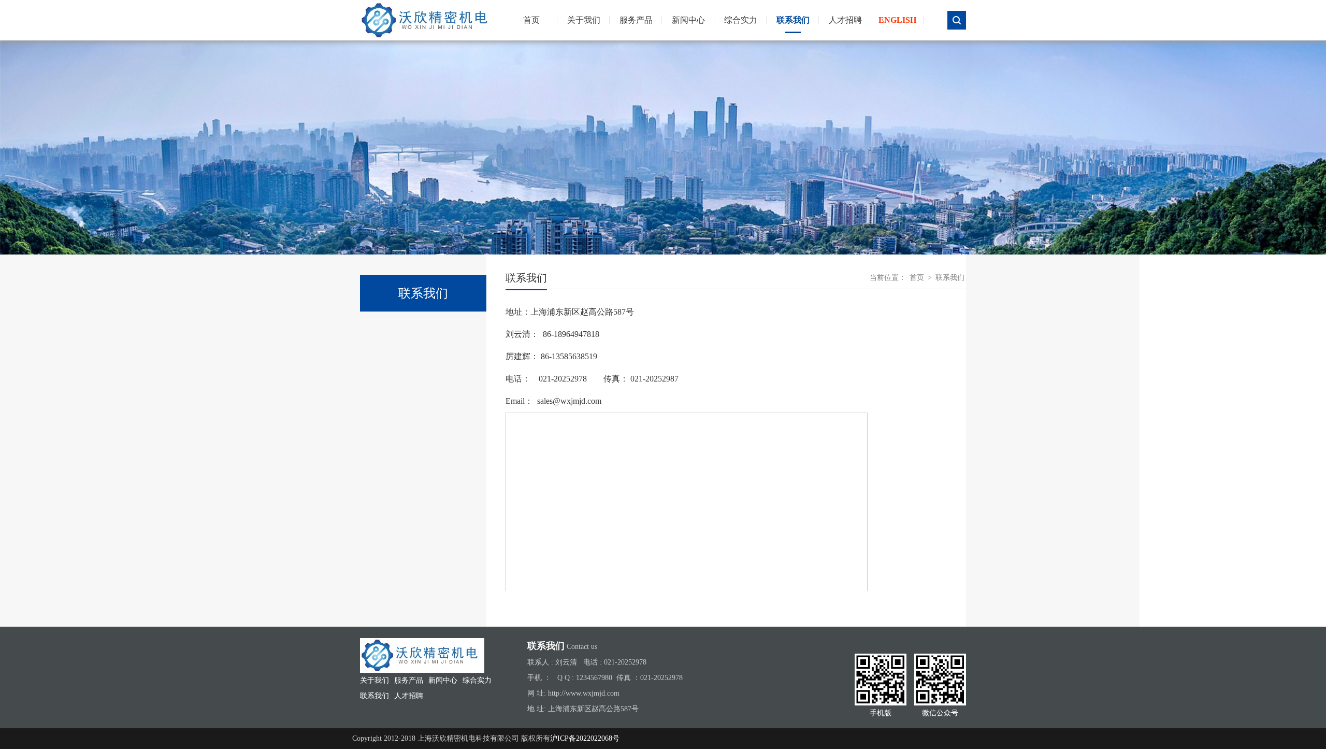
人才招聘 (845, 20)
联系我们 (793, 20)
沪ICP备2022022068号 (584, 738)
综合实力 (740, 20)
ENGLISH (897, 20)
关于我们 (583, 20)
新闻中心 (688, 20)
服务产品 (636, 20)
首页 (917, 277)
